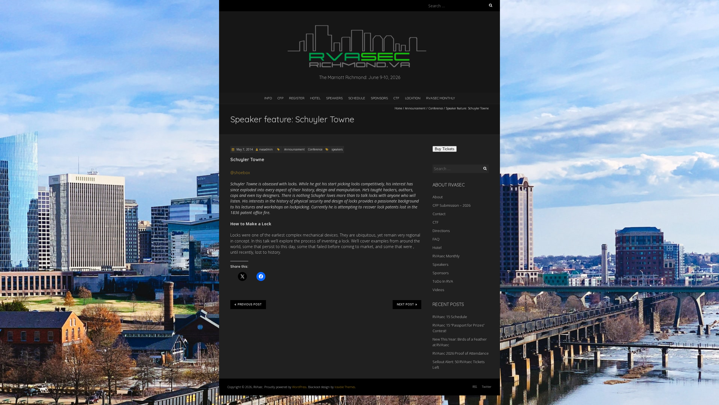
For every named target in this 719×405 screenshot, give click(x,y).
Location (412, 98)
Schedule (356, 98)
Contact (439, 213)
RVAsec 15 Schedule (450, 316)
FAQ (436, 239)
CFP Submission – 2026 (451, 205)
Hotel (315, 98)
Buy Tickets (444, 149)
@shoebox (240, 172)
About (438, 196)
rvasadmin (266, 149)
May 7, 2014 (244, 149)
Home (398, 108)
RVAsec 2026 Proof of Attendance (461, 353)
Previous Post (250, 304)
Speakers (334, 98)
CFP (280, 98)
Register (296, 98)
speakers (337, 149)
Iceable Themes (345, 387)
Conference (435, 108)
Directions (441, 230)
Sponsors (379, 98)
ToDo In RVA (443, 281)
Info (268, 98)
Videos (438, 289)
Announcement (415, 108)
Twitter (487, 386)
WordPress (299, 387)
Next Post (405, 304)
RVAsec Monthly (440, 98)
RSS (474, 386)
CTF (396, 98)
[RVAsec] (359, 25)
